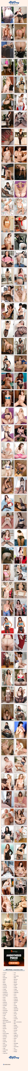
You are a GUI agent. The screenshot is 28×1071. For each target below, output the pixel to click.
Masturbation (5, 1020)
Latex (15, 1015)
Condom (15, 987)
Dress (15, 994)
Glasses (15, 1002)
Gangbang (16, 1000)
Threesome (16, 1046)
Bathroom (5, 977)
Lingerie (4, 1018)
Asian (4, 974)
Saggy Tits (16, 1035)
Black (4, 982)
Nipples (4, 1025)
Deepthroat (5, 992)
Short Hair (16, 1036)
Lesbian (15, 1017)
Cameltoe (5, 985)
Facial (4, 997)
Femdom (15, 997)
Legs (4, 1017)
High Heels (16, 1008)
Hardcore (5, 1008)
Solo (15, 1041)
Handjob (15, 1007)
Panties (4, 1026)
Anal (15, 972)
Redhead (5, 1035)
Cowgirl (4, 989)
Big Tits (15, 981)
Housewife (16, 1010)
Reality (15, 1033)
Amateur (5, 972)
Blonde (15, 982)
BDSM (4, 979)
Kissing (4, 1013)
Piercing (4, 1028)
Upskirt (4, 1051)
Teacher (4, 1046)
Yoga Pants (5, 1053)
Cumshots (16, 990)
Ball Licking (16, 976)
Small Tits (5, 1041)
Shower (4, 1040)
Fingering (16, 999)
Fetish (4, 999)
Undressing (5, 1049)
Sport (4, 1043)
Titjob (4, 1048)
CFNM (15, 985)
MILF (15, 1023)
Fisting (4, 1000)
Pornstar (15, 1030)
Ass (15, 974)
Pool (4, 1030)
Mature (4, 1023)
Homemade (5, 1010)
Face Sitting (5, 995)
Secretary (5, 1036)
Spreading (16, 1043)
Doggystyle (16, 992)
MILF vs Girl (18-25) (17, 1022)
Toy (14, 1048)
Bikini (4, 981)
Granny (15, 1005)
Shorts (15, 1038)
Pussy (15, 1031)
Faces (15, 995)
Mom (15, 1020)
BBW (15, 977)
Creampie (5, 990)
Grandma (5, 1005)
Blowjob (4, 984)
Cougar (15, 989)
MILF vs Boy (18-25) (7, 1022)
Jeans (15, 1012)
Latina (4, 1015)
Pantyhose (16, 1026)
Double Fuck (5, 994)
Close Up (5, 987)
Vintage (15, 1051)
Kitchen (15, 1013)
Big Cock (16, 979)
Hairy (4, 1007)
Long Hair (16, 1018)
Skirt (15, 1040)
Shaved (4, 1038)
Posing (4, 1031)
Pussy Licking (6, 1033)
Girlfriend (5, 1002)
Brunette (15, 984)
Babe (4, 976)
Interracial (5, 1012)
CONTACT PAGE (7, 1064)
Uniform (15, 1049)
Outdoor (15, 1025)
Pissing (15, 1028)
